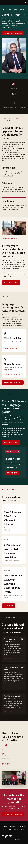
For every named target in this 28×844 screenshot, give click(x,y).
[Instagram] (10, 836)
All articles (8, 606)
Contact (23, 829)
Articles (5, 829)
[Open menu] (25, 2)
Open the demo (12, 473)
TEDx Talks (21, 826)
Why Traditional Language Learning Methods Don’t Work (13, 583)
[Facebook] (3, 836)
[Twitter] (6, 836)
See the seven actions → (12, 374)
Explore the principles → (11, 348)
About (5, 826)
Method (12, 826)
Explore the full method (12, 383)
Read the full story (11, 283)
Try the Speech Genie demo (13, 33)
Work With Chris (13, 829)
